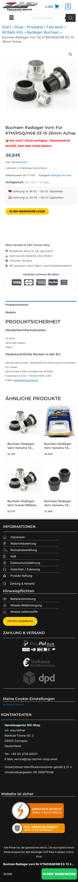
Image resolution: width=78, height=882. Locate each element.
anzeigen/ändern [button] (13, 704)
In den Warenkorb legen (27, 211)
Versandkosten (19, 162)
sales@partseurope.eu (25, 380)
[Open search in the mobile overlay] (53, 18)
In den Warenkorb (59, 874)
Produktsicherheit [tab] (16, 304)
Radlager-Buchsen (61, 175)
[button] (11, 18)
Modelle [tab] (10, 312)
